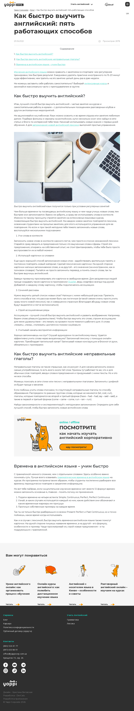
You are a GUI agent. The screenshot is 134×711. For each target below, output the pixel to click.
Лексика (71, 623)
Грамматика (73, 619)
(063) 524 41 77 (10, 646)
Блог (5, 619)
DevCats (21, 695)
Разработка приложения (15, 699)
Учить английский (80, 4)
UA (127, 13)
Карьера (7, 623)
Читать (9, 604)
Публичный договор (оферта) (17, 631)
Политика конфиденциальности (18, 627)
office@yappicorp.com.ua (15, 654)
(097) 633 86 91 (10, 649)
